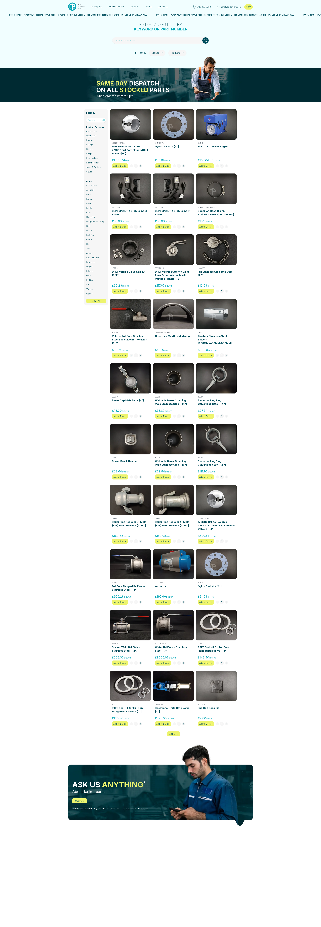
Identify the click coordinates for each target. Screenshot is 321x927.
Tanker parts (96, 6)
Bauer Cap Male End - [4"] (128, 400)
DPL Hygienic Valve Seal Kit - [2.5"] (129, 273)
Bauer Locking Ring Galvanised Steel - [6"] (212, 463)
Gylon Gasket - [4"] (210, 586)
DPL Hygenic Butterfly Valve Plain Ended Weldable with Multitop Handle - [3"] (172, 275)
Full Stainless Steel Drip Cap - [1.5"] (216, 273)
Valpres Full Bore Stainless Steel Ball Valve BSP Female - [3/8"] (129, 340)
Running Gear (92, 162)
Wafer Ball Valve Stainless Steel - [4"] (171, 649)
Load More (173, 734)
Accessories (91, 131)
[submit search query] (205, 40)
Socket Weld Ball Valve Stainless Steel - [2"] (126, 649)
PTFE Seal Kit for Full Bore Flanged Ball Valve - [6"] (213, 649)
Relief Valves (92, 158)
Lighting (89, 149)
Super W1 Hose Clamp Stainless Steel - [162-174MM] (216, 212)
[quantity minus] (131, 165)
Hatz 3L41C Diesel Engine (213, 146)
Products (175, 53)
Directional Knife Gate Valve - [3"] (173, 710)
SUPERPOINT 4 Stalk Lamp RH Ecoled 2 (173, 212)
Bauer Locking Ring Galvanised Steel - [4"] (212, 402)
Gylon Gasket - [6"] (167, 146)
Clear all (96, 301)
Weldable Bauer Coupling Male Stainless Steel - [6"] (171, 463)
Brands (155, 53)
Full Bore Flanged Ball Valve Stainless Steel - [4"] (128, 588)
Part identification (116, 6)
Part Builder (135, 6)
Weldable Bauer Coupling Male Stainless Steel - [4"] (171, 402)
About (149, 6)
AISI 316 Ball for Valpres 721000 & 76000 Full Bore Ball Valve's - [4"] (216, 525)
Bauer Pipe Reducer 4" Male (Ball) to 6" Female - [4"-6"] (172, 523)
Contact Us (163, 6)
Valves (89, 171)
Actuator (160, 586)
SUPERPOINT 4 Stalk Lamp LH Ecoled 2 (130, 212)
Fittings (89, 144)
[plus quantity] (140, 165)
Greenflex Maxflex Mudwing (172, 336)
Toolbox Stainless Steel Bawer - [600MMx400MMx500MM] (215, 340)
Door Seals (91, 135)
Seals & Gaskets (93, 167)
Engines (89, 140)
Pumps (89, 153)
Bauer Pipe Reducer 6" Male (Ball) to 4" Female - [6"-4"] (129, 523)
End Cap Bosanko (208, 708)
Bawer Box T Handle (124, 461)
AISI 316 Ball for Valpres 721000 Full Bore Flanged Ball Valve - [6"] (130, 150)
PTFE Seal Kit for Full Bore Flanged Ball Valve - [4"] (128, 710)
